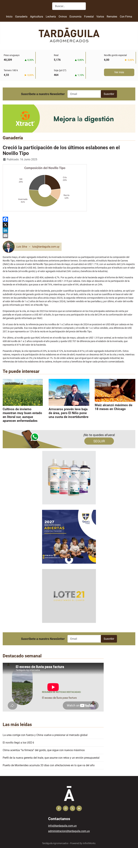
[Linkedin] (79, 808)
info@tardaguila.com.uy (62, 825)
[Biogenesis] (69, 480)
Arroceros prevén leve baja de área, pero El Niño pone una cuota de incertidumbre (68, 413)
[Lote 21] (69, 598)
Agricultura (36, 16)
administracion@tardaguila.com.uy (69, 831)
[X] (69, 224)
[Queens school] (69, 539)
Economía (75, 16)
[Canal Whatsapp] (69, 438)
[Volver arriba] (132, 841)
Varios (100, 16)
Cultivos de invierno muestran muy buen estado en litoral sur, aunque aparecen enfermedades (22, 415)
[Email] (69, 235)
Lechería (51, 16)
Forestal (89, 16)
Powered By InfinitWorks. (83, 843)
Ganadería (21, 16)
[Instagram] (65, 808)
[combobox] (69, 6)
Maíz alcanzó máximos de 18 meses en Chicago (113, 407)
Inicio (9, 16)
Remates (112, 16)
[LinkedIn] (69, 230)
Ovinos (63, 16)
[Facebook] (69, 219)
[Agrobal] (69, 118)
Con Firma (126, 16)
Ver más (119, 72)
